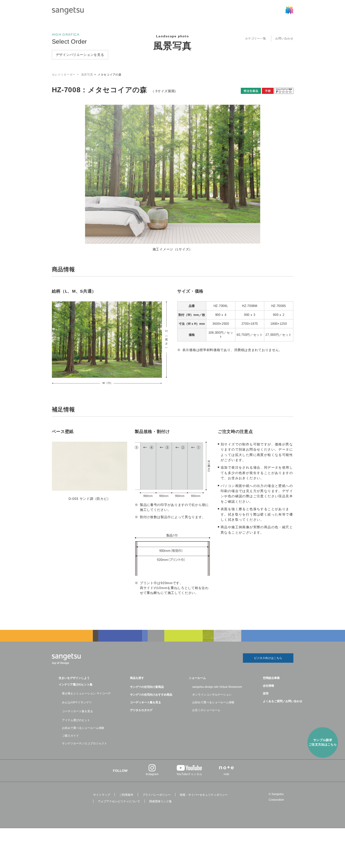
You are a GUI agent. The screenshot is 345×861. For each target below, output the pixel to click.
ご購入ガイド (70, 735)
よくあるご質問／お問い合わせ (282, 701)
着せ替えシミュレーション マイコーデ (86, 693)
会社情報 (268, 685)
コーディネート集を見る (77, 711)
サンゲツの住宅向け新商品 (147, 687)
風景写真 (172, 46)
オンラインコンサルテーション (212, 694)
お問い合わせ (284, 38)
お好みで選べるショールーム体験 (83, 728)
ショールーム (197, 678)
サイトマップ (101, 794)
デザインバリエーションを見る (80, 55)
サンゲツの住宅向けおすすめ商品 (151, 694)
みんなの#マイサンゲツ (77, 702)
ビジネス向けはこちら (268, 658)
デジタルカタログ (141, 710)
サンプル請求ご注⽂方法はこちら (323, 742)
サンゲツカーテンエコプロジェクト (84, 743)
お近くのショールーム (206, 710)
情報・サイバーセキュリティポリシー (204, 794)
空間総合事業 (271, 678)
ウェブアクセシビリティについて (119, 801)
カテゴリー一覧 (255, 38)
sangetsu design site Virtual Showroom (217, 687)
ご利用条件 (126, 794)
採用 (265, 693)
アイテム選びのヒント (76, 720)
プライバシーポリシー (156, 794)
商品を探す (137, 678)
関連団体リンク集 (160, 801)
